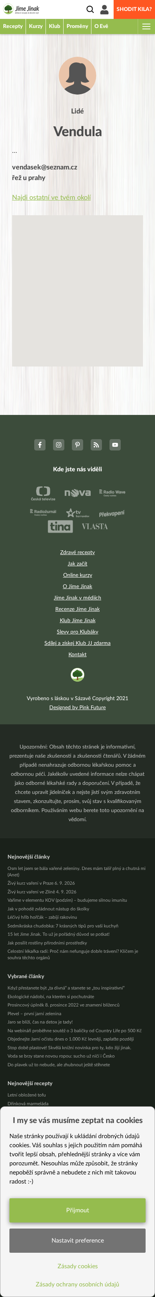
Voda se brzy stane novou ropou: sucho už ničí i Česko (61, 1056)
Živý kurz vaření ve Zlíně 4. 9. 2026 (42, 892)
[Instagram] (58, 444)
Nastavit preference (78, 1241)
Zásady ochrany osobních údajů (77, 1284)
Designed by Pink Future (77, 707)
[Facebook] (40, 444)
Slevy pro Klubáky (77, 632)
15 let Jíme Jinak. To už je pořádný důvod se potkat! (58, 934)
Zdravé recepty (77, 552)
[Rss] (96, 444)
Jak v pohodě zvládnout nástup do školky (48, 909)
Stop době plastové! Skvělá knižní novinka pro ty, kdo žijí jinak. (69, 1047)
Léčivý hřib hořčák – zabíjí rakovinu (42, 917)
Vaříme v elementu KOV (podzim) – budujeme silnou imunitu (67, 900)
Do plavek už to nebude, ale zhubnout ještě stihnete (59, 1064)
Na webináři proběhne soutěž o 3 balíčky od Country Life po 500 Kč (75, 1030)
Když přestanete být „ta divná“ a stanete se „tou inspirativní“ (66, 988)
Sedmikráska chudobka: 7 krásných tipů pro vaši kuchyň (63, 926)
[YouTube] (115, 444)
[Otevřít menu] (146, 26)
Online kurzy (77, 575)
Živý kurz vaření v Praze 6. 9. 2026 (41, 883)
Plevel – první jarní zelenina (34, 1013)
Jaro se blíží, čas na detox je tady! (40, 1022)
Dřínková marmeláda (28, 1103)
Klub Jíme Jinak (78, 620)
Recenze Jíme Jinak (77, 609)
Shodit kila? (134, 9)
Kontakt (77, 654)
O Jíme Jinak (77, 586)
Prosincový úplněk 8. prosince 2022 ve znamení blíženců (64, 1005)
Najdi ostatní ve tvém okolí (51, 197)
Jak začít (77, 564)
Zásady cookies (78, 1266)
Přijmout (77, 1210)
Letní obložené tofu (27, 1095)
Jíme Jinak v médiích (77, 598)
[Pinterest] (77, 444)
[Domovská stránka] (21, 10)
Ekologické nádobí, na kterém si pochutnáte (51, 996)
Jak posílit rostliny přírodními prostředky (47, 943)
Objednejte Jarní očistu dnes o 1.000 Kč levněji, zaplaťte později (71, 1039)
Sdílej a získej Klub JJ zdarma (77, 643)
